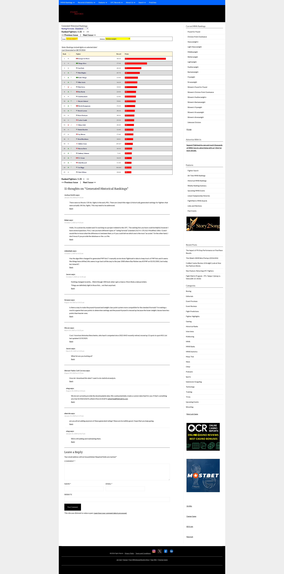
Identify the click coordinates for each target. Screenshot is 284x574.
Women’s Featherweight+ (197, 97)
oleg (68, 388)
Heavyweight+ (193, 42)
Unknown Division (194, 122)
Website (68, 494)
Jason (68, 274)
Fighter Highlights (193, 316)
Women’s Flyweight (195, 107)
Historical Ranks (192, 326)
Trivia (188, 397)
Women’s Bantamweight (196, 102)
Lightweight (192, 62)
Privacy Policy (129, 553)
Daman (125, 560)
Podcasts (189, 372)
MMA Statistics (191, 352)
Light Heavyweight (195, 47)
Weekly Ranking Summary (197, 186)
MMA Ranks (190, 347)
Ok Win (189, 506)
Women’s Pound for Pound (197, 87)
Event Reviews (191, 306)
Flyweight (191, 77)
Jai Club (119, 560)
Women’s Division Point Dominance (201, 92)
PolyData (152, 2)
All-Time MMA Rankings (196, 176)
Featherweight (193, 67)
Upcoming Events (192, 402)
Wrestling (189, 407)
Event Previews (191, 301)
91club (188, 129)
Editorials (189, 296)
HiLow (67, 328)
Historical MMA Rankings (197, 181)
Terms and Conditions (143, 553)
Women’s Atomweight (196, 117)
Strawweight (192, 82)
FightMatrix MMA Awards (197, 201)
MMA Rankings (66, 2)
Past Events (192, 211)
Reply (71, 209)
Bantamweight (193, 72)
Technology (190, 387)
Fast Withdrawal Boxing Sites (139, 560)
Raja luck (189, 537)
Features (102, 2)
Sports (188, 377)
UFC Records (115, 2)
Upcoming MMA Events (196, 191)
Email (109, 484)
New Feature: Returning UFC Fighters (200, 271)
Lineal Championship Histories (199, 196)
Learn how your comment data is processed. (110, 513)
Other (188, 367)
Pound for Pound (194, 32)
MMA (188, 342)
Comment (69, 461)
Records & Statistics (85, 2)
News (188, 362)
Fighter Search (193, 171)
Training (189, 392)
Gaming (189, 321)
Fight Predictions (192, 311)
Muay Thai (190, 357)
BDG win (189, 527)
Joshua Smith (69, 195)
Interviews (190, 331)
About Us (129, 2)
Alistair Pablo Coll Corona (75, 370)
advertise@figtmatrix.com (118, 399)
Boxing (188, 291)
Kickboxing (190, 337)
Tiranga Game (163, 560)
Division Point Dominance (197, 37)
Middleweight (193, 52)
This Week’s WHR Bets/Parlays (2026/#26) (202, 258)
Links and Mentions (195, 206)
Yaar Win (154, 560)
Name (67, 484)
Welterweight (193, 57)
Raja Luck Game (192, 414)
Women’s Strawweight (196, 112)
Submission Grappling (194, 382)
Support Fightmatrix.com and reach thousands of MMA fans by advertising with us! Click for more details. (204, 148)
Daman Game (191, 516)
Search (141, 2)
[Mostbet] (203, 491)
